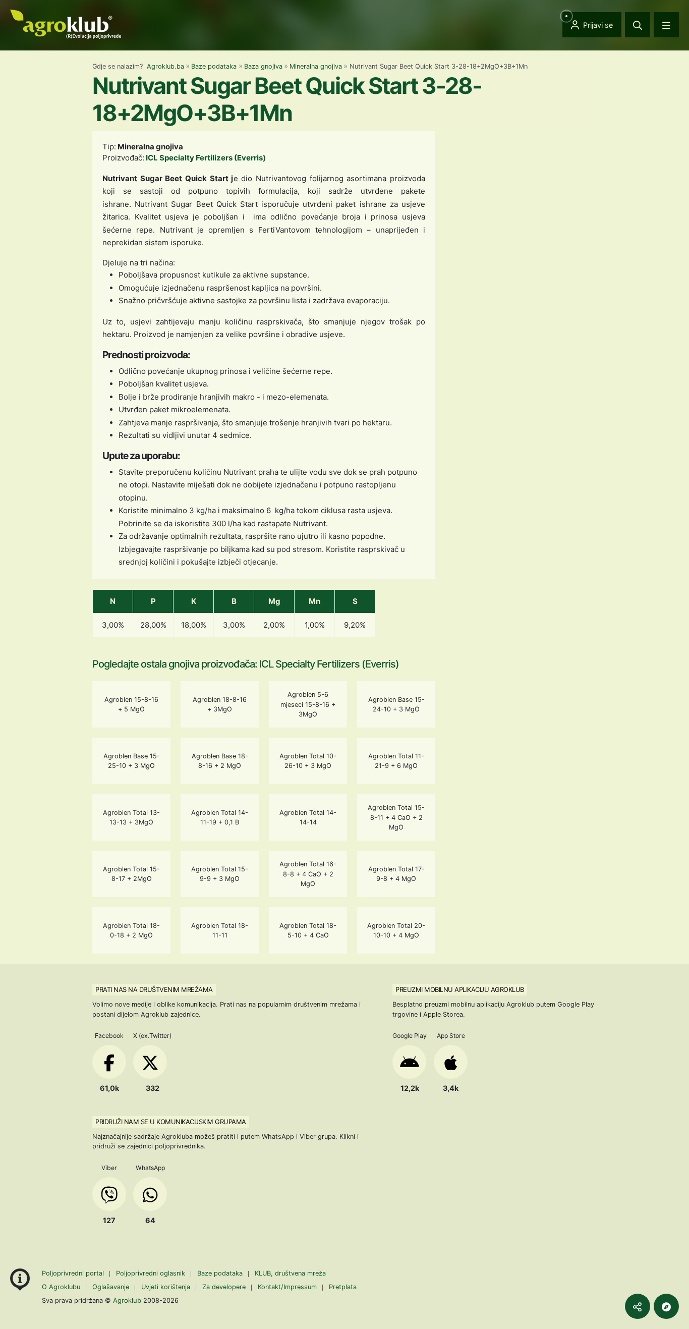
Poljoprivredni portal (74, 1273)
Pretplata (343, 1287)
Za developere (224, 1287)
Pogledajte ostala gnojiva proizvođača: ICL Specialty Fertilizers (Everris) (245, 664)
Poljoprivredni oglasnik (151, 1273)
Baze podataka (214, 66)
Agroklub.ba (165, 66)
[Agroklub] (65, 23)
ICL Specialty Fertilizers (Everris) (206, 157)
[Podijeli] (637, 1306)
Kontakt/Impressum (287, 1287)
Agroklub (127, 1300)
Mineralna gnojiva (316, 66)
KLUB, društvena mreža (290, 1273)
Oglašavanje (110, 1287)
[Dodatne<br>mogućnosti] (666, 1306)
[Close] (637, 24)
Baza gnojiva (263, 66)
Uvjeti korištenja (165, 1287)
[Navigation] (666, 24)
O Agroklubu (61, 1287)
